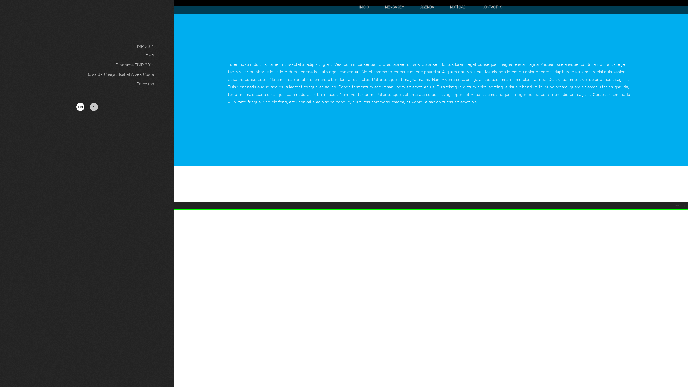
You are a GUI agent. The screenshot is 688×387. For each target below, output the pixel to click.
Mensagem (394, 6)
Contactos (492, 6)
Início (364, 6)
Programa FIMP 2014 (135, 64)
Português (88, 104)
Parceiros (145, 83)
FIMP (149, 55)
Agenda (427, 6)
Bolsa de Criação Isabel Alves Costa (120, 74)
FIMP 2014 (144, 46)
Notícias (458, 6)
